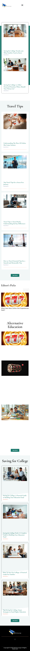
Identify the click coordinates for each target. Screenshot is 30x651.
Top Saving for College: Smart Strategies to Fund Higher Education (14, 611)
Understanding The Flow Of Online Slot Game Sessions (14, 144)
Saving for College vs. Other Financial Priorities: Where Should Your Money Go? (14, 87)
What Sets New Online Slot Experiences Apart (15, 309)
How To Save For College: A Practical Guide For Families (15, 573)
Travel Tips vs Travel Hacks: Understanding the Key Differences (14, 223)
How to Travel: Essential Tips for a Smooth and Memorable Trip (14, 262)
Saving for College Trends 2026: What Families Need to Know (14, 52)
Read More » (6, 54)
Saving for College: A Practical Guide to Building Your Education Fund (15, 496)
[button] (22, 5)
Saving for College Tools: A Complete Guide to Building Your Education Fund (15, 535)
